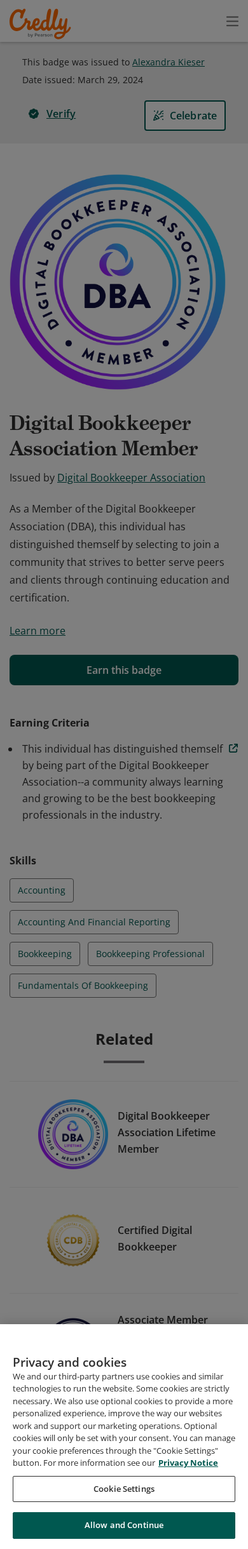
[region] (124, 1436)
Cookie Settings (124, 1488)
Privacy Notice (188, 1462)
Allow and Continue (124, 1525)
